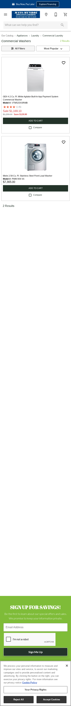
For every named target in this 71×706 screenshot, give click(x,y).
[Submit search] (62, 25)
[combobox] (53, 48)
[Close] (67, 665)
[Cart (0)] (65, 14)
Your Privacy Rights (35, 689)
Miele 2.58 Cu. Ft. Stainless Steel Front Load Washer (27, 176)
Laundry (35, 35)
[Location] (46, 14)
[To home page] (26, 14)
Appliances (22, 35)
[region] (35, 683)
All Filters (20, 48)
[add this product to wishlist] (63, 63)
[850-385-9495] (56, 14)
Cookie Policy (29, 682)
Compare (37, 127)
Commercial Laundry (53, 35)
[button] (5, 14)
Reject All (18, 699)
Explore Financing (47, 4)
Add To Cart (36, 121)
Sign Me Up (35, 652)
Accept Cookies (51, 699)
